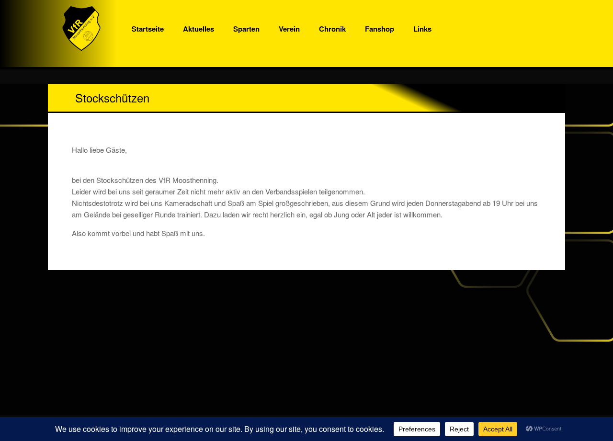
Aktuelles (198, 28)
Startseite (148, 28)
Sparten (246, 28)
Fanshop (379, 28)
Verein (289, 28)
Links (422, 28)
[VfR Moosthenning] (81, 28)
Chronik (332, 28)
